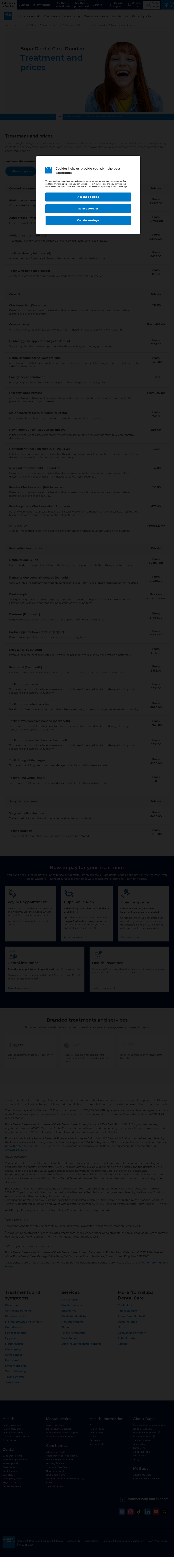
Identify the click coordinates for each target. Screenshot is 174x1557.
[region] (88, 195)
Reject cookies (88, 208)
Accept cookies (88, 197)
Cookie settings (88, 220)
